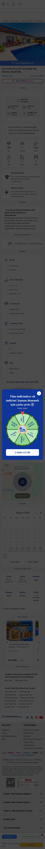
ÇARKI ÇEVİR (22, 452)
